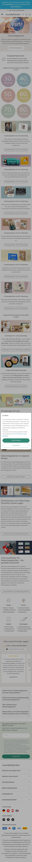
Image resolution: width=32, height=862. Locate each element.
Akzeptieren (16, 440)
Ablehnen (16, 445)
